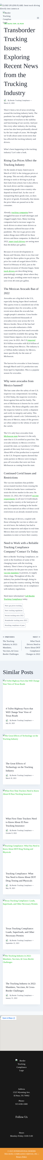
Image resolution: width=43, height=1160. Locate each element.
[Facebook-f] (15, 1123)
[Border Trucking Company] (7, 18)
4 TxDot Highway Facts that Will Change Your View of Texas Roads (19, 712)
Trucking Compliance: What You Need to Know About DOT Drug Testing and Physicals (21, 877)
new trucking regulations (13, 610)
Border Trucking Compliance (20, 100)
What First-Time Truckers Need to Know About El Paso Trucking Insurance (21, 822)
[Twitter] (21, 1123)
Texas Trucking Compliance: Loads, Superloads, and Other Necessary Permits (20, 932)
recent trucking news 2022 (14, 615)
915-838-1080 (27, 3)
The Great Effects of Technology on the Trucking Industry (19, 767)
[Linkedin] (28, 1123)
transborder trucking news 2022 (16, 620)
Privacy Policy (21, 1157)
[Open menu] (38, 18)
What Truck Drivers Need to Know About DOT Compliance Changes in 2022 (32, 645)
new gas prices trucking (13, 606)
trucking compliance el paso (15, 625)
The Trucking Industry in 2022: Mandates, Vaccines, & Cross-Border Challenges (11, 645)
